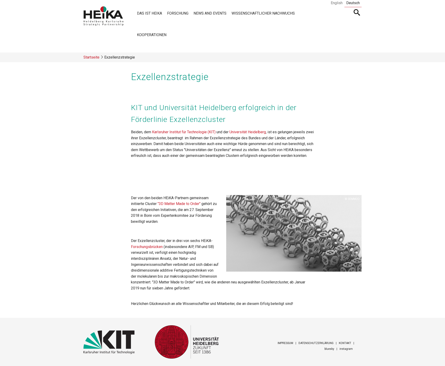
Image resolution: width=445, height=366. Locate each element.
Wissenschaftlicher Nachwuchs (263, 13)
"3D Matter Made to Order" (179, 204)
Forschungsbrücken (147, 247)
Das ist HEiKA (149, 13)
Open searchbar (357, 13)
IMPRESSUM (285, 343)
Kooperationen (151, 35)
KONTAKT (345, 343)
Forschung (177, 13)
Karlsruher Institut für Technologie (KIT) (184, 132)
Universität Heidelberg (247, 132)
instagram (346, 348)
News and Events (210, 13)
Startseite (91, 57)
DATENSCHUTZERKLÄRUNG (316, 343)
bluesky (329, 348)
